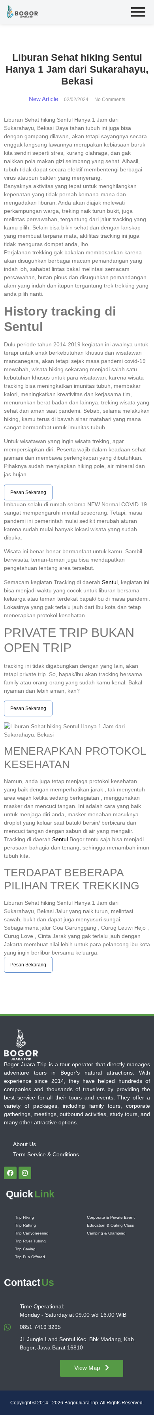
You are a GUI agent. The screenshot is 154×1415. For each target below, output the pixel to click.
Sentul (110, 582)
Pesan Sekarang (28, 492)
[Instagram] (25, 1173)
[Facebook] (10, 1173)
